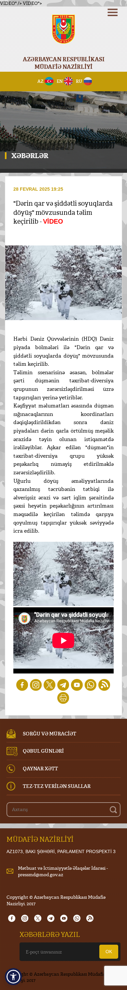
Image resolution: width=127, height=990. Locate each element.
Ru (79, 81)
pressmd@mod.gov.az (40, 874)
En (60, 81)
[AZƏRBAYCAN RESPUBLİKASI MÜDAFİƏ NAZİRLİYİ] (63, 33)
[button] (13, 976)
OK (109, 951)
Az (40, 81)
